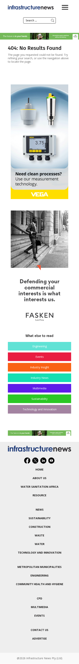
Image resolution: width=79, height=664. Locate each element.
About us (39, 478)
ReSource (39, 495)
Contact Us (39, 630)
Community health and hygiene (39, 584)
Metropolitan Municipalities (39, 567)
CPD (39, 598)
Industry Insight (39, 367)
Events (39, 357)
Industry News (40, 378)
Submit (52, 20)
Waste (39, 535)
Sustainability (39, 399)
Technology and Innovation (40, 409)
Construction (39, 527)
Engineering (39, 346)
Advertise (39, 638)
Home (39, 469)
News (40, 509)
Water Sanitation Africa (39, 486)
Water (39, 544)
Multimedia (39, 388)
